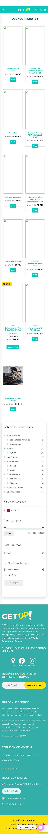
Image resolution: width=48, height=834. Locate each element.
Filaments (14, 483)
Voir (13, 79)
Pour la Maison (13, 435)
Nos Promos (12, 457)
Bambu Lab (15, 479)
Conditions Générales (24, 820)
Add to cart (13, 347)
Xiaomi (13, 466)
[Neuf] (6, 575)
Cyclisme (14, 453)
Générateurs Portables (20, 440)
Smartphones (13, 461)
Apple (12, 470)
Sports (10, 448)
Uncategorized (13, 492)
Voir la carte (11, 791)
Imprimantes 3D (14, 474)
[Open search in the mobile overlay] (36, 9)
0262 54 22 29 (13, 804)
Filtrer (9, 533)
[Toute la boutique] (6, 563)
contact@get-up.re (15, 798)
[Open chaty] (40, 827)
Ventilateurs (15, 444)
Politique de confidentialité (24, 824)
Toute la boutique (15, 487)
